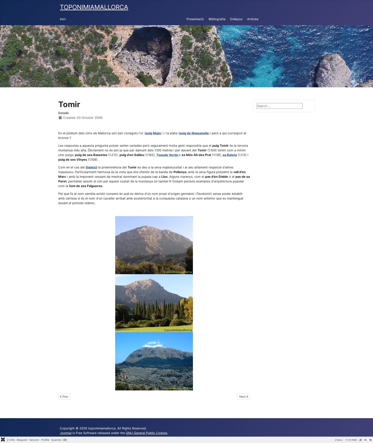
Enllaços (236, 19)
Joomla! (65, 433)
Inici (63, 19)
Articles (252, 19)
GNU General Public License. (147, 433)
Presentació (195, 19)
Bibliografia (217, 19)
